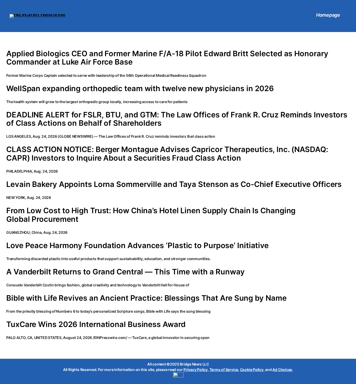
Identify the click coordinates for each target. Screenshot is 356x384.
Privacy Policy (195, 369)
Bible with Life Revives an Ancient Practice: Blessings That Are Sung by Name (146, 298)
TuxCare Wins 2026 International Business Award (95, 324)
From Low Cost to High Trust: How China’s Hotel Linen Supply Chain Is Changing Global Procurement (151, 214)
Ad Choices (282, 369)
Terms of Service (224, 369)
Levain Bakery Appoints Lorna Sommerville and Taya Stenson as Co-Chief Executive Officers (174, 184)
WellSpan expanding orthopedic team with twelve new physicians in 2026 (140, 88)
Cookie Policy (251, 369)
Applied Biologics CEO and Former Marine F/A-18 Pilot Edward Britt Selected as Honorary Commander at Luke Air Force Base (167, 57)
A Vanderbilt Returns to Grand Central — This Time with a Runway (125, 272)
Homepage (328, 15)
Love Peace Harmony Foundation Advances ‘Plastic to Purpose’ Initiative (137, 245)
